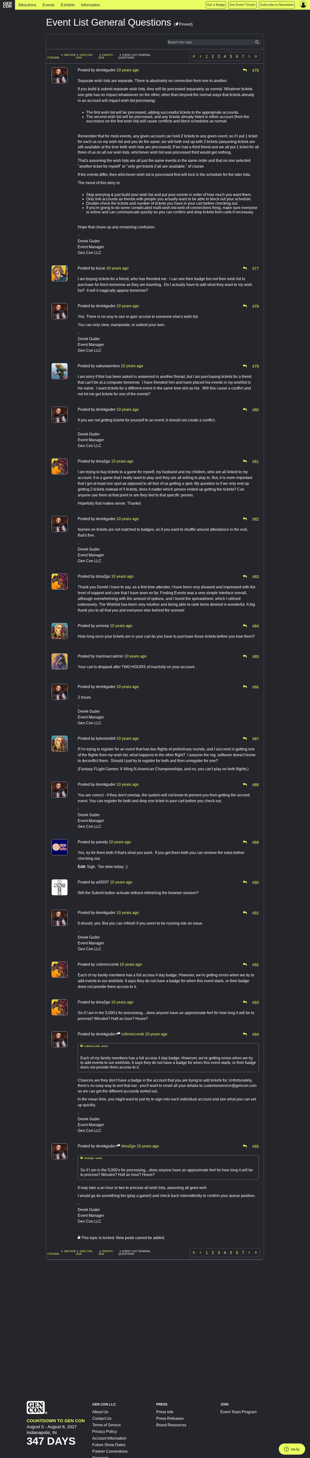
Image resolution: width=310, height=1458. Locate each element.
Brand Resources (171, 1425)
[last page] (256, 56)
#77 (255, 268)
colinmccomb (132, 1034)
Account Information (109, 1438)
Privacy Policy (104, 1431)
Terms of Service (106, 1425)
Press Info (164, 1412)
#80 (255, 409)
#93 (255, 1002)
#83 (255, 576)
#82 (255, 519)
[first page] (194, 56)
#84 (255, 626)
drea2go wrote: (91, 1158)
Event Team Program (238, 1412)
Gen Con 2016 (84, 56)
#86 (255, 687)
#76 (255, 70)
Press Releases (170, 1418)
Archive (70, 54)
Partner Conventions (110, 1451)
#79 (255, 366)
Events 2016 (105, 56)
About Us (100, 1412)
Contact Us (101, 1418)
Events (48, 5)
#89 (255, 842)
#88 (255, 784)
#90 (255, 882)
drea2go (128, 1146)
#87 (255, 738)
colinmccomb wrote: (94, 1046)
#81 (255, 461)
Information (90, 5)
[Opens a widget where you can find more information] (292, 1449)
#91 (255, 913)
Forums (53, 57)
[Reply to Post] (245, 70)
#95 (255, 1146)
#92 (255, 964)
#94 (255, 1034)
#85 (255, 656)
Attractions (27, 5)
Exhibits (68, 5)
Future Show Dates (108, 1445)
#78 (255, 306)
